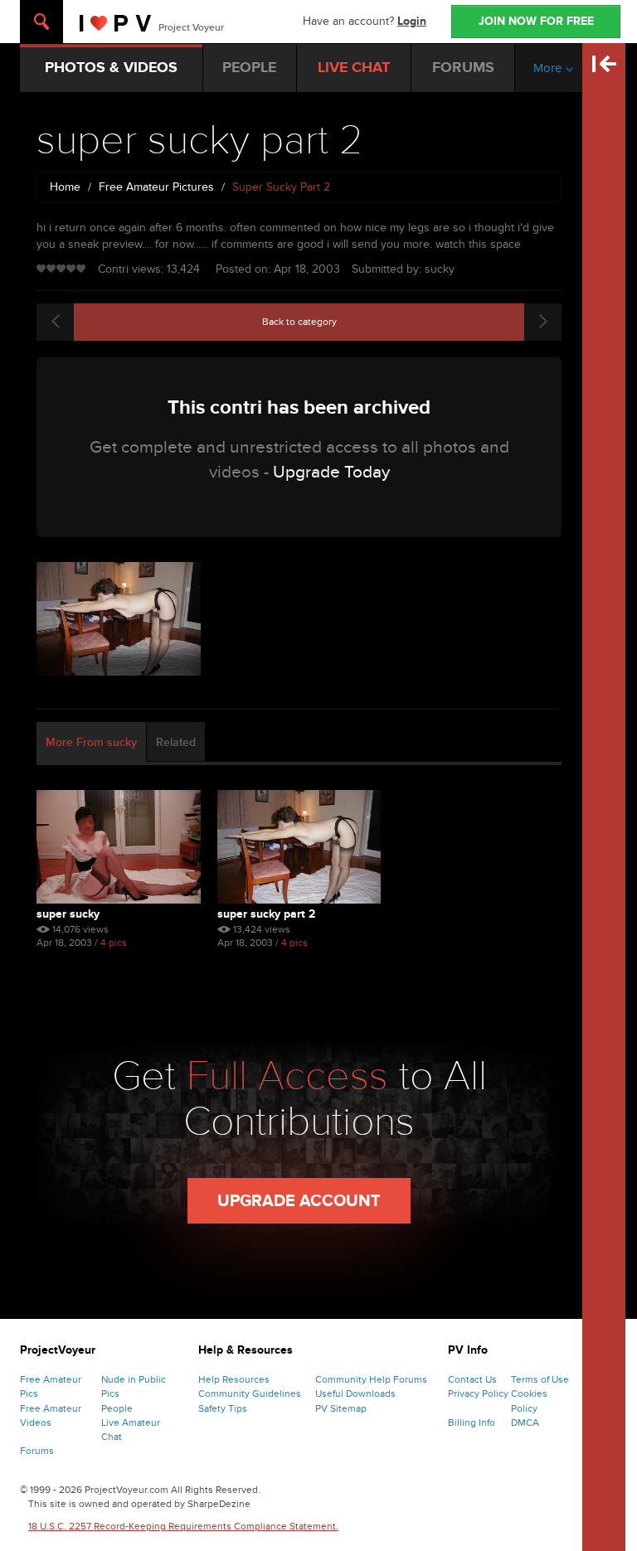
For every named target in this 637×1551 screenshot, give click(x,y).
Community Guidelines (249, 1393)
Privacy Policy (478, 1393)
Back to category (299, 321)
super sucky (68, 914)
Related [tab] (176, 742)
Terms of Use (540, 1379)
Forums (37, 1450)
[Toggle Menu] (41, 21)
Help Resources (234, 1379)
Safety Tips (222, 1408)
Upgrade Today (331, 472)
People (117, 1408)
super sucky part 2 (266, 914)
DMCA (525, 1422)
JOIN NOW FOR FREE (536, 21)
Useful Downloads (355, 1393)
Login (411, 21)
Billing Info (471, 1422)
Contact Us (472, 1379)
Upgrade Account (299, 1201)
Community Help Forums (371, 1379)
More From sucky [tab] (91, 742)
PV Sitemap (341, 1408)
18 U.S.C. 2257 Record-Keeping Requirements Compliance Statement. (183, 1526)
